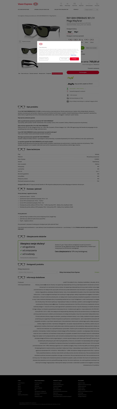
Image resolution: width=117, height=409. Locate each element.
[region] (59, 52)
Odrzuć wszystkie (64, 58)
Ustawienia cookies (43, 58)
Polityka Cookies (73, 55)
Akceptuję (74, 58)
